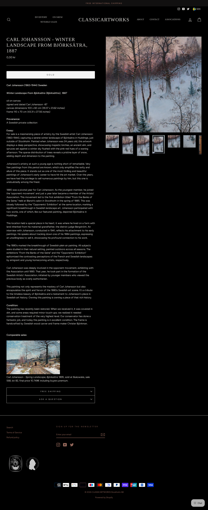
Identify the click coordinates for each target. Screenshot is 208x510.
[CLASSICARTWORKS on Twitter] (72, 445)
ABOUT (140, 19)
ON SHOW (58, 17)
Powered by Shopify (104, 497)
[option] (104, 3)
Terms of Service (14, 432)
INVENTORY (41, 17)
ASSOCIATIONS (172, 19)
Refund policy (12, 437)
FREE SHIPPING (50, 391)
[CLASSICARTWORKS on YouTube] (65, 445)
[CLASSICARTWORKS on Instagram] (58, 445)
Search (9, 427)
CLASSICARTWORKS (104, 19)
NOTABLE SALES (48, 22)
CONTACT (154, 19)
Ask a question (50, 399)
